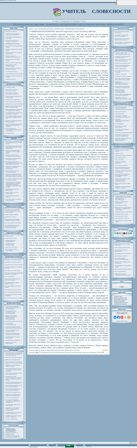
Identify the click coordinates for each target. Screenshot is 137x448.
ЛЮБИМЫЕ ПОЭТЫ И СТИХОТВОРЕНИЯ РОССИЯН (122, 274)
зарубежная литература (48, 352)
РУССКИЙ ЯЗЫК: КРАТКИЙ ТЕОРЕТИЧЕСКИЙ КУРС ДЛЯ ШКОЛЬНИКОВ (12, 211)
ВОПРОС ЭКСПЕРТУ (116, 24)
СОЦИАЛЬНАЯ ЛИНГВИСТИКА (13, 292)
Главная (57, 21)
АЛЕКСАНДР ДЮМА (11, 432)
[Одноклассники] (120, 233)
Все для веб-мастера (120, 298)
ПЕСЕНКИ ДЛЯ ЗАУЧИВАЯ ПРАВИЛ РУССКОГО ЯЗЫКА (12, 220)
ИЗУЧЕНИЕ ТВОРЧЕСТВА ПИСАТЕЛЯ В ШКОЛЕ (121, 36)
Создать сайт (118, 296)
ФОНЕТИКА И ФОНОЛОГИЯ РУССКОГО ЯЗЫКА (12, 279)
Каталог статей (66, 21)
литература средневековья (89, 352)
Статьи (36, 28)
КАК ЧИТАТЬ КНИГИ (68, 24)
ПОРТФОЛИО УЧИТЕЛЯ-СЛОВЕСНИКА (29, 24)
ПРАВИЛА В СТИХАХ (10, 217)
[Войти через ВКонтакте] (115, 317)
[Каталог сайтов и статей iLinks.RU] (78, 447)
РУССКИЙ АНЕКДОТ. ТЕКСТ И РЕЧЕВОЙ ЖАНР (121, 259)
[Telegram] (122, 233)
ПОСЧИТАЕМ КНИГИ (120, 271)
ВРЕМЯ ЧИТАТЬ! (52, 24)
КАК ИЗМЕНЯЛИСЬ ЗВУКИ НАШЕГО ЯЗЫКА (11, 283)
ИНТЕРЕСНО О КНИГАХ (121, 256)
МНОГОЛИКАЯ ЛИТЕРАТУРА (122, 247)
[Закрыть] (116, 5)
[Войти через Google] (125, 317)
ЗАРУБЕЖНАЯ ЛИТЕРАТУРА (46, 28)
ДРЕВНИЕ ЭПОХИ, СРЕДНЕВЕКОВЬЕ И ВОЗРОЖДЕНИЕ (11, 430)
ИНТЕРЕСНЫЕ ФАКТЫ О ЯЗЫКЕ (13, 298)
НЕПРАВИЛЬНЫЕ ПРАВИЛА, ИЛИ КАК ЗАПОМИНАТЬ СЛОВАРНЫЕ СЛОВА (12, 226)
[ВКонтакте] (117, 233)
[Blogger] (123, 235)
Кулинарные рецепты (120, 304)
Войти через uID (122, 313)
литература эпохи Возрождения (73, 352)
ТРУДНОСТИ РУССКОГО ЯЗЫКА (13, 264)
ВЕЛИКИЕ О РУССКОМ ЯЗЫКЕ (13, 259)
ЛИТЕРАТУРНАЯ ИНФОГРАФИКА (123, 269)
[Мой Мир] (131, 233)
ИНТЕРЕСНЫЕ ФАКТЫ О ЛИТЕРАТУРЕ (121, 250)
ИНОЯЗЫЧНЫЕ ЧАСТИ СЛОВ (13, 223)
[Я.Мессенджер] (115, 233)
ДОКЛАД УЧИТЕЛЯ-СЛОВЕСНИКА (92, 24)
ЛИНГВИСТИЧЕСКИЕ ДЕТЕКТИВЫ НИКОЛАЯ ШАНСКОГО (13, 273)
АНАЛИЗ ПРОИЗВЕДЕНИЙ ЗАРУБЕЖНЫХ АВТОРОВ (12, 436)
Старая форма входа (122, 321)
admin (71, 350)
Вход (84, 21)
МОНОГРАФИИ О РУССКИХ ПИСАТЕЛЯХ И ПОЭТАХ (121, 39)
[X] (124, 233)
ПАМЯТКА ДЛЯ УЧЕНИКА (11, 214)
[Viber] (126, 233)
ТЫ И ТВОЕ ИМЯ (9, 276)
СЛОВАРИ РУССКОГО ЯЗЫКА (13, 262)
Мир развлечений (119, 301)
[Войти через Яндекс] (121, 317)
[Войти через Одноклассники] (128, 317)
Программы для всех (120, 299)
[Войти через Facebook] (118, 317)
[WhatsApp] (128, 233)
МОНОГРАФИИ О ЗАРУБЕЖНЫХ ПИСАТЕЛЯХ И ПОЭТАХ (123, 43)
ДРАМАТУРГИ (9, 434)
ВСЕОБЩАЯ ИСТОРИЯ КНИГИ (123, 253)
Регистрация (76, 21)
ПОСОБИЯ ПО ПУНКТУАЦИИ (12, 270)
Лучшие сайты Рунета (120, 302)
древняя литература (60, 352)
